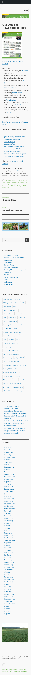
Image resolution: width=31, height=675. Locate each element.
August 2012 (8, 606)
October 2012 (8, 601)
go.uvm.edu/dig (9, 141)
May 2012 (7, 614)
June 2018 (7, 511)
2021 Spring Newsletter (11, 303)
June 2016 (7, 548)
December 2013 (9, 579)
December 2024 (9, 457)
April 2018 (7, 516)
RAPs (5, 361)
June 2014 (7, 574)
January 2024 (8, 464)
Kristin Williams (16, 171)
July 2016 (7, 545)
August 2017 (8, 523)
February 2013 (9, 594)
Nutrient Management (12, 277)
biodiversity (7, 306)
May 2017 (7, 528)
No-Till (11, 186)
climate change (8, 314)
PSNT (22, 358)
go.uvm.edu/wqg (10, 144)
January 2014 (8, 577)
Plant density (7, 358)
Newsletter (5, 186)
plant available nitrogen (11, 354)
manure (23, 336)
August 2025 (8, 452)
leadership (18, 332)
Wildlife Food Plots (16, 383)
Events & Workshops (11, 267)
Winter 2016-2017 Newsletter (13, 387)
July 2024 (7, 460)
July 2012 (7, 609)
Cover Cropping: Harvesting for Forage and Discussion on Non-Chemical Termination (15, 430)
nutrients (15, 343)
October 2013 (8, 582)
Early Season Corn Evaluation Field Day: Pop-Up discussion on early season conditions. (16, 423)
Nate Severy (10, 112)
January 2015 (8, 565)
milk (4, 339)
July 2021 (7, 469)
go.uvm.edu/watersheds (12, 151)
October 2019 (8, 491)
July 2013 (7, 584)
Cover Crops (20, 182)
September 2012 (9, 604)
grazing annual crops (10, 328)
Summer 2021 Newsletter (12, 376)
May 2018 (7, 513)
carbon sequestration (10, 310)
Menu (26, 10)
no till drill (6, 343)
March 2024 (8, 462)
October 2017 (8, 521)
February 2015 (9, 562)
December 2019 (9, 489)
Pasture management (10, 350)
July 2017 (7, 526)
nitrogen (11, 339)
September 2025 (9, 450)
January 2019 (8, 501)
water (16, 380)
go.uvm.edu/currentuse (12, 139)
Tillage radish (7, 380)
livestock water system (11, 336)
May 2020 (7, 482)
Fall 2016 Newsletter (10, 321)
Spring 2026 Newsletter (12, 406)
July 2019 (7, 494)
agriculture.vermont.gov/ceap (14, 146)
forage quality (7, 325)
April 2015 (7, 557)
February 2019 (9, 499)
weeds (5, 383)
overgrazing (7, 347)
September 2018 (9, 508)
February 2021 (9, 474)
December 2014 (9, 567)
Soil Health (8, 282)
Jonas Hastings (11, 100)
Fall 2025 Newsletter (11, 409)
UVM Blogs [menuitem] (2, 2)
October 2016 (8, 538)
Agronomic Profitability (12, 255)
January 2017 (8, 535)
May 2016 (7, 550)
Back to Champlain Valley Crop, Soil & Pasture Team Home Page (15, 658)
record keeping (14, 361)
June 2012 (7, 611)
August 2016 (8, 543)
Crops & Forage (9, 265)
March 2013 (8, 592)
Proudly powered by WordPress (18, 671)
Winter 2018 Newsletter (11, 391)
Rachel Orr (18, 105)
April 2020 (7, 484)
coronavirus (12, 317)
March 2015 (8, 560)
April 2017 (7, 530)
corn (4, 317)
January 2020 (8, 486)
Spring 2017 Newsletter (11, 369)
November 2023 (9, 467)
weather (23, 380)
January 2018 (8, 518)
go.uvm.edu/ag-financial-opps (14, 137)
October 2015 (8, 555)
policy (16, 358)
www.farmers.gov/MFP (12, 149)
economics (22, 317)
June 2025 (7, 455)
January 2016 (8, 552)
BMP (14, 306)
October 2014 (8, 570)
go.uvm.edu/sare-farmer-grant (15, 154)
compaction (20, 314)
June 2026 (7, 447)
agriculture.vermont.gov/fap (14, 156)
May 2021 (7, 472)
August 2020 (8, 479)
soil (24, 365)
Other (6, 280)
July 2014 (7, 572)
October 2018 (8, 506)
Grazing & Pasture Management (19, 184)
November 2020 (9, 477)
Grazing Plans (7, 332)
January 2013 (8, 596)
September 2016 (9, 540)
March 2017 (8, 533)
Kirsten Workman (10, 88)
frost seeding (19, 325)
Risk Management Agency (12, 365)
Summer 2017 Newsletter (12, 372)
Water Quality (17, 186)
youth (23, 391)
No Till (18, 339)
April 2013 (7, 589)
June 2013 (7, 587)
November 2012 (9, 599)
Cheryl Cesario (17, 93)
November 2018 (9, 504)
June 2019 (7, 496)
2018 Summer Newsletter (12, 299)
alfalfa (23, 303)
